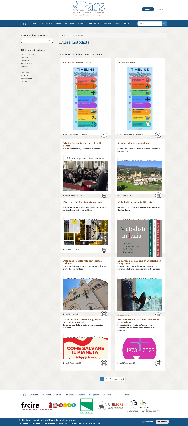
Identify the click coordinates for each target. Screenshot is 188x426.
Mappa (126, 23)
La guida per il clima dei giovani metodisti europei (82, 320)
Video (117, 23)
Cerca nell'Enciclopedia (34, 35)
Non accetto (162, 422)
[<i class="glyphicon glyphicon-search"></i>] (50, 41)
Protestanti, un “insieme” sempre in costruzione (138, 320)
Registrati (160, 9)
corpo (23, 69)
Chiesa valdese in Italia (77, 62)
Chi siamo (34, 23)
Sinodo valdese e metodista (133, 143)
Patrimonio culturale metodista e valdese (82, 262)
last (122, 379)
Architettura (26, 63)
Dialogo (24, 75)
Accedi (148, 9)
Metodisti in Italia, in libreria (134, 202)
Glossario (81, 23)
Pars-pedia (69, 23)
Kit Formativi (47, 23)
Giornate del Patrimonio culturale (83, 202)
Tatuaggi (25, 81)
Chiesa (63, 35)
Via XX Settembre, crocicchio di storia (82, 144)
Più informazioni (92, 423)
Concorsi (25, 60)
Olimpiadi (25, 72)
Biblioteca (107, 23)
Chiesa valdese (126, 62)
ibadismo (25, 66)
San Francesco (27, 54)
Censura (24, 57)
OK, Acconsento (147, 421)
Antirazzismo (26, 78)
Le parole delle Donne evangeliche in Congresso (139, 262)
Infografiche (94, 23)
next (116, 379)
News (58, 23)
